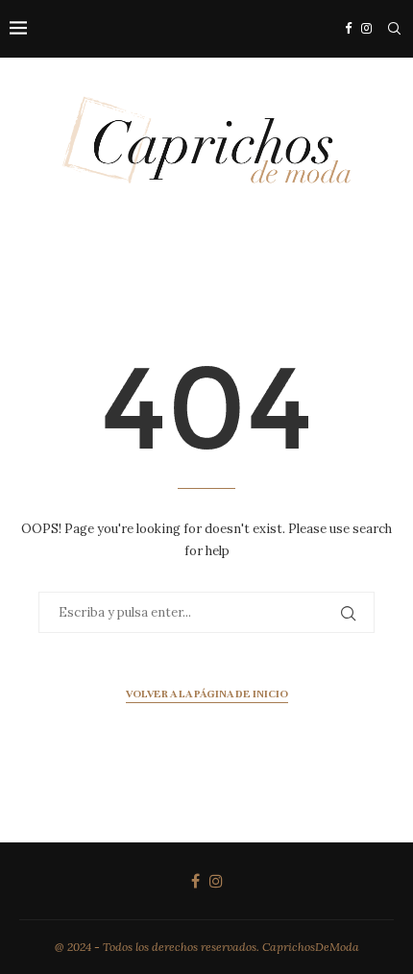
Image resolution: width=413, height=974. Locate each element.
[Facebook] (348, 29)
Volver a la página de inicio (207, 693)
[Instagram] (366, 29)
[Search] (393, 29)
